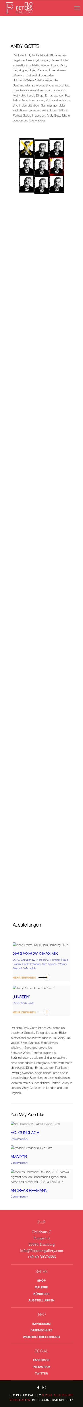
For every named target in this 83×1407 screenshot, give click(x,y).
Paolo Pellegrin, (32, 964)
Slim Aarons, (50, 964)
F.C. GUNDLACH (25, 1132)
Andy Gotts (27, 1003)
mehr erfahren (24, 977)
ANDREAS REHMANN (29, 1190)
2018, (17, 1003)
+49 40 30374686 (41, 1257)
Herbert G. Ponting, (49, 959)
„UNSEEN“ (21, 997)
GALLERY (25, 1395)
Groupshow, (29, 959)
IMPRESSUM (40, 1400)
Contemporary (19, 1138)
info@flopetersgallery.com (41, 1250)
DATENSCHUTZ (62, 1400)
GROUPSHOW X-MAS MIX (35, 953)
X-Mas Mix (30, 968)
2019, (17, 959)
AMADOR (19, 1156)
